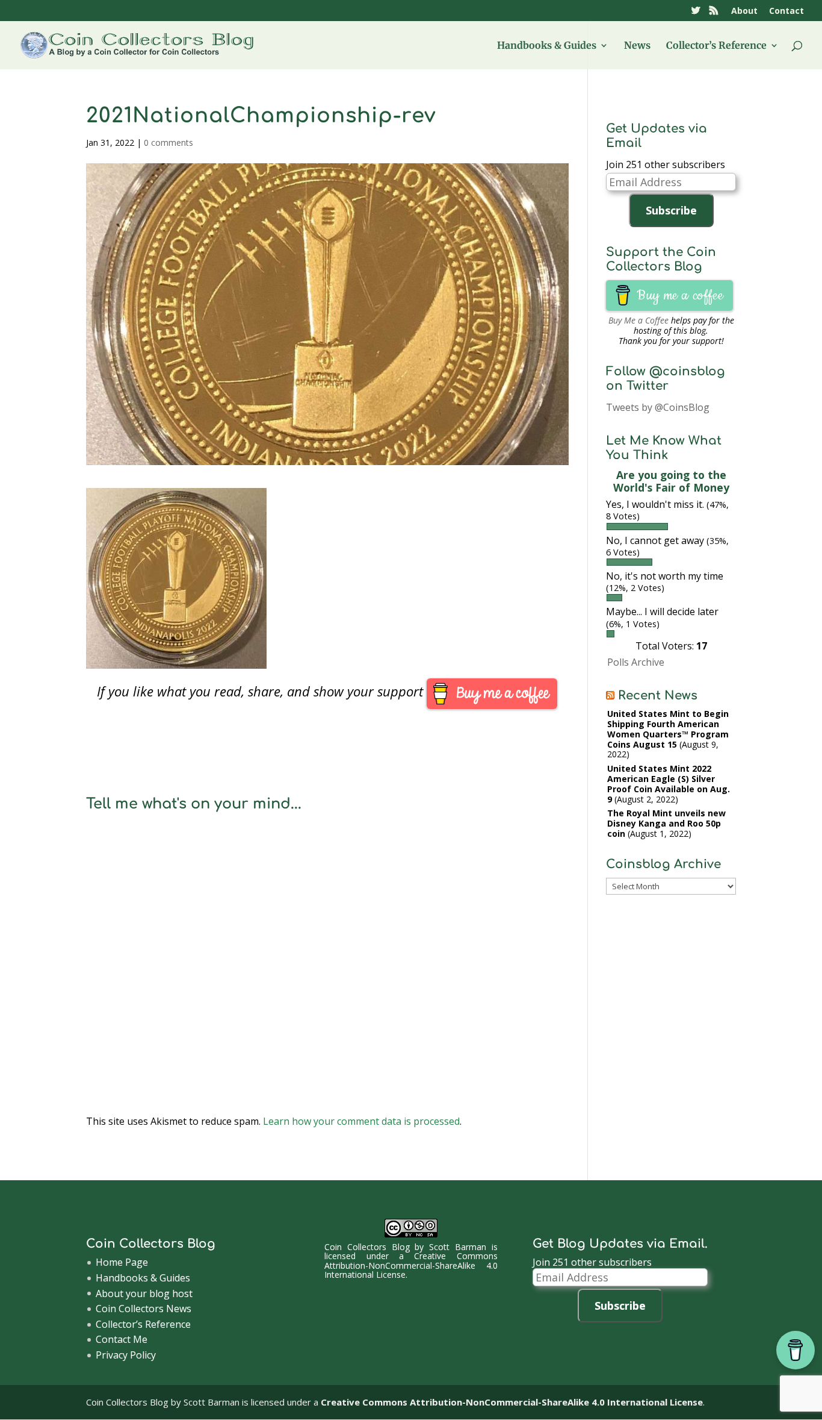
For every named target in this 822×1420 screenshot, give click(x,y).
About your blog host (144, 1293)
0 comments (168, 142)
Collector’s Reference (716, 46)
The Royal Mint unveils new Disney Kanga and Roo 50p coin (666, 823)
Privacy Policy (126, 1355)
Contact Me (121, 1339)
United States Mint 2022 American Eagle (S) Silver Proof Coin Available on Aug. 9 (668, 783)
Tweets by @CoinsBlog (657, 407)
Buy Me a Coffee (638, 320)
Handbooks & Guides (546, 46)
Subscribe (671, 210)
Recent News (657, 695)
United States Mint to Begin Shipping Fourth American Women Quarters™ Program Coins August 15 (668, 728)
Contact (786, 11)
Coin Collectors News (143, 1308)
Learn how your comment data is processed (361, 1121)
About (744, 11)
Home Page (122, 1262)
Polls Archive (635, 662)
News (637, 46)
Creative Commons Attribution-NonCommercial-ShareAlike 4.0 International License (411, 1265)
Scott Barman (457, 1247)
